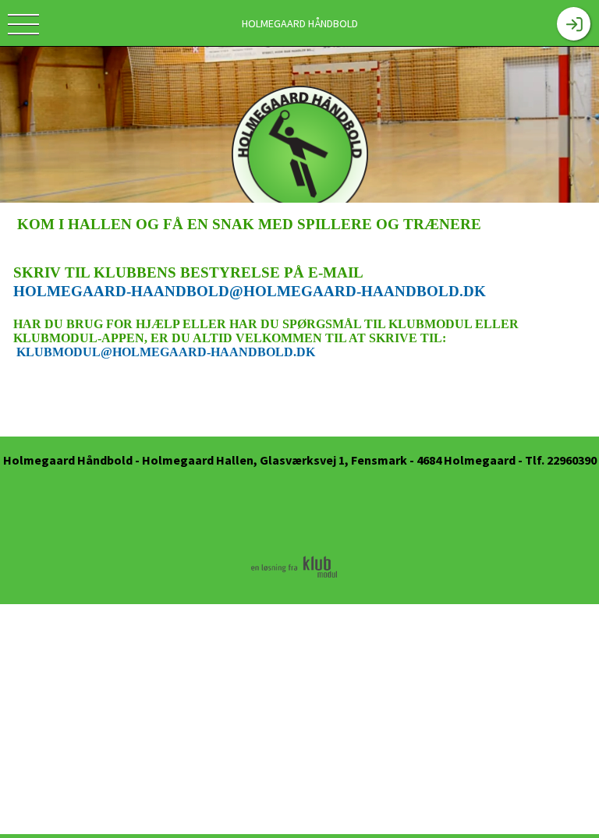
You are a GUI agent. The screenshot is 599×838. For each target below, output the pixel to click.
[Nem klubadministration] (294, 576)
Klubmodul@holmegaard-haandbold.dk (165, 352)
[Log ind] (573, 24)
